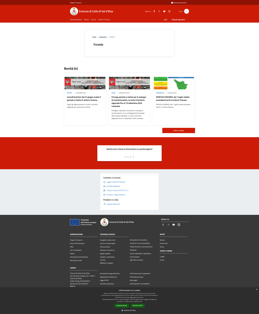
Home (94, 37)
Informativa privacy (136, 277)
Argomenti (103, 37)
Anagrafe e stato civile (107, 240)
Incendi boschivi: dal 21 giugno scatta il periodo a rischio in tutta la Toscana (84, 98)
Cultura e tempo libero (107, 243)
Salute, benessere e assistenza (140, 253)
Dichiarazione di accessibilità (140, 283)
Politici (72, 253)
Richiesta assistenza (107, 283)
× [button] (256, 289)
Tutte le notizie (179, 130)
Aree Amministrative (77, 243)
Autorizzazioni (135, 257)
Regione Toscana (75, 2)
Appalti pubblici (105, 253)
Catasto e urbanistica (107, 257)
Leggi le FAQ (104, 280)
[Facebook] (153, 11)
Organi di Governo (76, 240)
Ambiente (133, 250)
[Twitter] (158, 11)
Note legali (133, 280)
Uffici (72, 247)
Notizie (69, 93)
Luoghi (162, 256)
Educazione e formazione (138, 240)
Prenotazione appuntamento (110, 273)
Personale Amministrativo (79, 257)
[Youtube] (163, 11)
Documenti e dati (76, 260)
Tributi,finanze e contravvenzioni (141, 246)
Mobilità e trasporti (106, 263)
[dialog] (129, 300)
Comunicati (160, 93)
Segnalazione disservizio (108, 277)
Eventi (162, 260)
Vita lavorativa (105, 247)
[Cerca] (186, 11)
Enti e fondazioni (76, 250)
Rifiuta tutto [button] (137, 305)
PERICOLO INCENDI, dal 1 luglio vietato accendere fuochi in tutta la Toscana (173, 98)
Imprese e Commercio (107, 250)
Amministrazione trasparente (140, 273)
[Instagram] (169, 11)
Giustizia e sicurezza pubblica (140, 243)
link (141, 301)
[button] (129, 310)
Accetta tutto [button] (122, 305)
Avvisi (113, 93)
